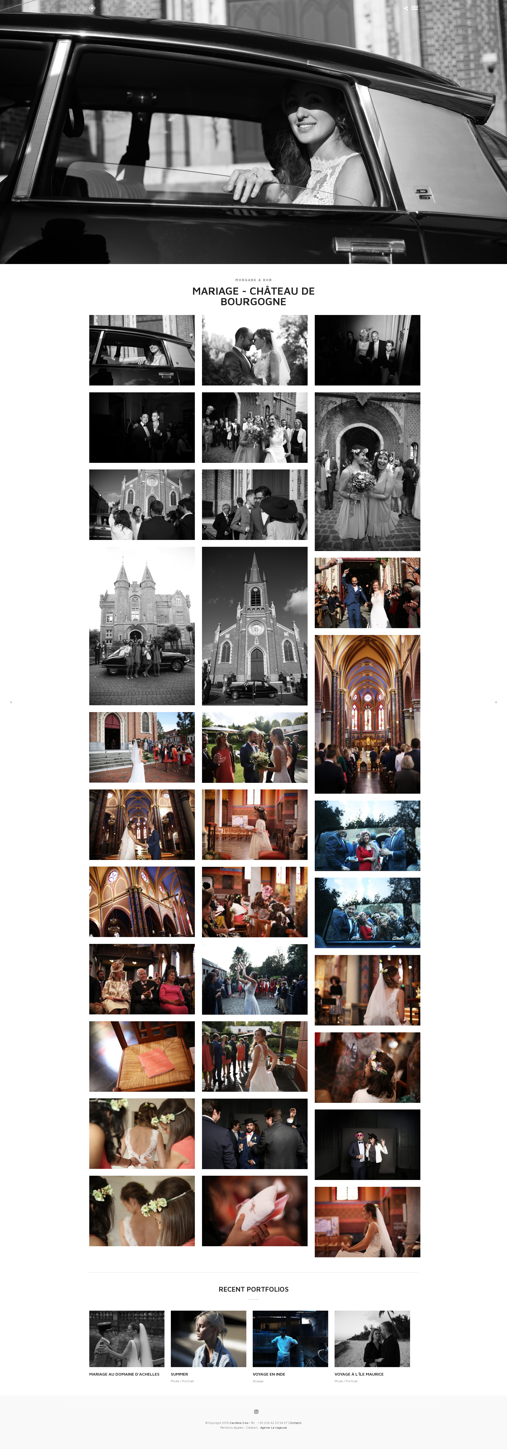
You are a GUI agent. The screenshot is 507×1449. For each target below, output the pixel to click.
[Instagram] (256, 1411)
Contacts (296, 1422)
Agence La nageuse (273, 1427)
